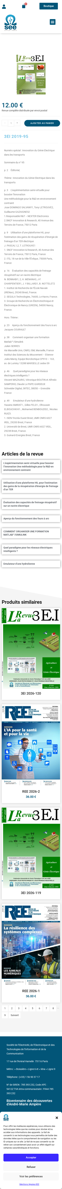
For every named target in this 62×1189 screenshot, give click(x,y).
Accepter (31, 1157)
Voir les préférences (31, 1176)
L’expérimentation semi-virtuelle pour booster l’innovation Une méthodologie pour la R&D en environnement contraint (28, 466)
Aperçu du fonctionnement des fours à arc (26, 518)
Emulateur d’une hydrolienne (19, 563)
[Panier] (23, 6)
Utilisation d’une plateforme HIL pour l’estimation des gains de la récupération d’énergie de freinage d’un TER (30, 486)
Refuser (31, 1167)
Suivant (15, 1015)
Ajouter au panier (42, 123)
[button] (57, 1117)
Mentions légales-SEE (29, 1184)
